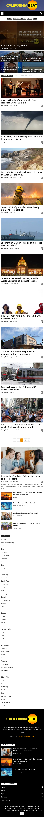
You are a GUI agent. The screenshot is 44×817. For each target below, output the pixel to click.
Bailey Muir (4, 48)
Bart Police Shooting (19, 18)
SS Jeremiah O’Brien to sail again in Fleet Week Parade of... (21, 244)
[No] (41, 810)
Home (16, 75)
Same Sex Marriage (7, 667)
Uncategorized (5, 702)
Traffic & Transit (6, 696)
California (4, 558)
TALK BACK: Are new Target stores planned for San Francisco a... (18, 352)
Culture (3, 587)
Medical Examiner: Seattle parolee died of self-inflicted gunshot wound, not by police (11, 68)
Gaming (3, 616)
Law (2, 638)
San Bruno (4, 670)
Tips (2, 693)
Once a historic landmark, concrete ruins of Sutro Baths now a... (21, 173)
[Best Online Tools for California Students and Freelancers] (22, 460)
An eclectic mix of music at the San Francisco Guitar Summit (18, 101)
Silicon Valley (5, 677)
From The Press (6, 610)
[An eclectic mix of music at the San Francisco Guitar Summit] (22, 88)
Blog (34, 18)
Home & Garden (6, 629)
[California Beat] (22, 5)
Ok (22, 813)
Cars (2, 565)
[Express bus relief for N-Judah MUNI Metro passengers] (22, 374)
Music (3, 654)
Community (4, 574)
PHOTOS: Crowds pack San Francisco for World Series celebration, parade (21, 426)
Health (3, 622)
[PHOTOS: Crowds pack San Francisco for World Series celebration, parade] (22, 410)
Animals (9, 18)
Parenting (4, 661)
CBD (2, 571)
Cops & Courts (5, 578)
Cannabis (4, 562)
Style (2, 683)
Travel (3, 699)
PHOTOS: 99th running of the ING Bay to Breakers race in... (21, 317)
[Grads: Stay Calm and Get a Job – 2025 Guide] (6, 526)
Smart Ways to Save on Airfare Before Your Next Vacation (27, 494)
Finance (3, 603)
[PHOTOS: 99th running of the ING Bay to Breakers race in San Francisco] (22, 301)
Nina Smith (4, 481)
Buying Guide (5, 555)
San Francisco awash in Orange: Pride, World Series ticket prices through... (20, 279)
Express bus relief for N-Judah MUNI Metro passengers (19, 388)
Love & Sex (4, 648)
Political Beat (5, 664)
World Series (5, 706)
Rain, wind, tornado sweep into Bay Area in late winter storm (21, 138)
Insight (3, 635)
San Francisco (23, 75)
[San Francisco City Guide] (22, 35)
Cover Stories (5, 584)
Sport (2, 680)
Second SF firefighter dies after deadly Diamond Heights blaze (20, 208)
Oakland (3, 658)
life (2, 642)
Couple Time (5, 581)
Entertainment (5, 600)
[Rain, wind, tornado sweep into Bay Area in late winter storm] (22, 123)
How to (3, 632)
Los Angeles (5, 645)
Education (4, 597)
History (3, 626)
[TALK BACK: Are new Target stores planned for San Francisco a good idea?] (22, 338)
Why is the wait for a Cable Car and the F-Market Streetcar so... (10, 58)
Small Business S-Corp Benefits (25, 503)
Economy (4, 594)
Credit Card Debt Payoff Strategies (26, 513)
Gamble (3, 613)
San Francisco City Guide (14, 45)
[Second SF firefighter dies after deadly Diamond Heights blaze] (22, 194)
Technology (4, 686)
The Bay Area (5, 690)
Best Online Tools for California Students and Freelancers (21, 477)
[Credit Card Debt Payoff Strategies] (6, 516)
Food (2, 606)
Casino (3, 568)
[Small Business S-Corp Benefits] (6, 506)
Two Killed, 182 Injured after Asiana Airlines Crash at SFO (32, 70)
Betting (29, 18)
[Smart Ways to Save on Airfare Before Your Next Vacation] (6, 496)
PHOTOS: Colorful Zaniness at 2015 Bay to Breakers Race (32, 59)
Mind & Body (5, 651)
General (3, 619)
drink (2, 590)
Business (4, 552)
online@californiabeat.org (26, 736)
